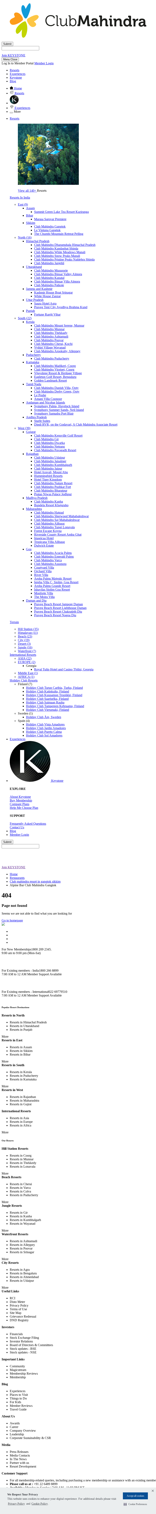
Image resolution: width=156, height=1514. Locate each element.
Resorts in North (13, 1015)
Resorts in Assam (21, 1047)
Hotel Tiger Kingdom (48, 479)
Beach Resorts (11, 1177)
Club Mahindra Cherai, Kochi (53, 344)
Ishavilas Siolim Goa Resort (52, 589)
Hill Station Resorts (15, 1148)
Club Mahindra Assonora (50, 564)
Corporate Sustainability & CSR (30, 1438)
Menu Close (10, 59)
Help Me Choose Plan (24, 807)
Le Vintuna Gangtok (47, 230)
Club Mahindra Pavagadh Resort (55, 450)
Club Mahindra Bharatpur (50, 490)
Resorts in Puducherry (24, 1075)
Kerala (30, 322)
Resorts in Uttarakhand (24, 1026)
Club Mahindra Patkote (49, 285)
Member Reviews (21, 1405)
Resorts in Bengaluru (23, 1273)
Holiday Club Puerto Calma (44, 731)
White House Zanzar (47, 296)
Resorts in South (13, 1065)
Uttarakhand (34, 267)
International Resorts (23, 654)
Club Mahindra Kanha (48, 501)
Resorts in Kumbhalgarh (25, 1220)
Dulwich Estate (44, 545)
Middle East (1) (28, 673)
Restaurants (17, 878)
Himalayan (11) (28, 632)
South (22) (24, 318)
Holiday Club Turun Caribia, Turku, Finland (54, 687)
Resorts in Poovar (21, 1248)
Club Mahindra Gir (46, 439)
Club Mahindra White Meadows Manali (59, 252)
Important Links (13, 1359)
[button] (135, 1504)
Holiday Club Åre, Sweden (43, 717)
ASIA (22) (24, 658)
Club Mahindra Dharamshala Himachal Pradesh (64, 245)
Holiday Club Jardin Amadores (46, 728)
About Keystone (20, 796)
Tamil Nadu (33, 384)
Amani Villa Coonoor (48, 399)
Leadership (17, 1434)
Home (18, 88)
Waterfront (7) (27, 651)
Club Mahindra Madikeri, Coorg (55, 366)
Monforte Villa (43, 593)
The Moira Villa (44, 597)
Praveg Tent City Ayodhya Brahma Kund (60, 307)
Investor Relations (21, 1341)
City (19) (23, 640)
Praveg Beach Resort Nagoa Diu (55, 615)
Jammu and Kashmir (39, 289)
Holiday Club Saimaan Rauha (45, 702)
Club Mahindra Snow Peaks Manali (57, 256)
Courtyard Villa (44, 567)
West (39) (24, 428)
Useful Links (10, 1291)
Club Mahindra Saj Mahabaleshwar (57, 520)
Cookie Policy (39, 1503)
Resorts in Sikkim (21, 1051)
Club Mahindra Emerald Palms (54, 556)
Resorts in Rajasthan (23, 1097)
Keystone (16, 77)
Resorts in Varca (20, 1187)
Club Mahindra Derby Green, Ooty (56, 391)
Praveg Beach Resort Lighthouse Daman (60, 608)
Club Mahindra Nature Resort (53, 483)
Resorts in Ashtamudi (23, 1241)
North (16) (24, 237)
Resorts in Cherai (21, 1184)
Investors (8, 1327)
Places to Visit (19, 1394)
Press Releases (19, 1451)
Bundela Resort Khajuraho (51, 505)
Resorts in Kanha (21, 1216)
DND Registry (19, 1320)
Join (13, 55)
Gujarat (31, 432)
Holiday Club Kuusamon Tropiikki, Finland (54, 695)
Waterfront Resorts (15, 1234)
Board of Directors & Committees (31, 1345)
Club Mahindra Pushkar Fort (52, 487)
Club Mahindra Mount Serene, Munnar (59, 325)
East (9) (23, 204)
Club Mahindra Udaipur (49, 457)
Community (17, 1366)
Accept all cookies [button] (135, 1495)
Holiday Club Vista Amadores (45, 724)
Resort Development (23, 1466)
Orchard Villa (43, 571)
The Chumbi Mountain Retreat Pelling (58, 234)
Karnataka (32, 362)
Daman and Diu (36, 600)
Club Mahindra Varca (48, 560)
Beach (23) (25, 636)
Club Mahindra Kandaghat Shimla (56, 248)
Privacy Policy (16, 1503)
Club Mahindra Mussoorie (51, 270)
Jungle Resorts (12, 1205)
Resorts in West (12, 1090)
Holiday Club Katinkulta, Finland (47, 691)
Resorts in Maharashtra (24, 1100)
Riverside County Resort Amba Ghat (57, 534)
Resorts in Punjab (21, 1029)
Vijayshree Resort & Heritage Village (58, 373)
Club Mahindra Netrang (49, 446)
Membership (18, 1377)
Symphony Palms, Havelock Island (56, 406)
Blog (13, 81)
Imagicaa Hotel (44, 538)
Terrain (14, 622)
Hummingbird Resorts (48, 476)
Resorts (14, 70)
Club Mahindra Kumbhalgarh (53, 465)
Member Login (44, 63)
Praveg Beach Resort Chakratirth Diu (58, 611)
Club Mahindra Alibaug (49, 523)
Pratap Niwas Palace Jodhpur (53, 494)
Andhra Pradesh (36, 417)
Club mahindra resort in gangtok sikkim (35, 881)
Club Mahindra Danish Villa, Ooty (56, 388)
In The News (18, 1459)
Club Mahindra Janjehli (49, 263)
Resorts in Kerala (21, 1072)
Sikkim (30, 223)
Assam (30, 208)
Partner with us (19, 1462)
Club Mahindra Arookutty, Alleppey (57, 351)
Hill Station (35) (28, 629)
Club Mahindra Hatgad (49, 512)
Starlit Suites (42, 421)
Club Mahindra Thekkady (50, 333)
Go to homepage (12, 920)
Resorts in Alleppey (22, 1244)
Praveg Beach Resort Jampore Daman (58, 604)
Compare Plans (19, 804)
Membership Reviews (24, 1373)
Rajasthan (32, 454)
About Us (8, 1416)
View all (27, 190)
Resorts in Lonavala (22, 1166)
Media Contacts (20, 1455)
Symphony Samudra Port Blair (54, 413)
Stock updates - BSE (23, 1348)
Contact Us (17, 827)
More (5, 1036)
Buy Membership (21, 800)
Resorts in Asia (19, 1118)
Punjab (30, 311)
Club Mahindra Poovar (49, 340)
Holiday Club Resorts (24, 680)
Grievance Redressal (23, 1316)
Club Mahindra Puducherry (51, 358)
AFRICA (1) (26, 676)
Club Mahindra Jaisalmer (50, 461)
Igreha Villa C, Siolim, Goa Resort (56, 582)
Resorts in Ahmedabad (24, 1277)
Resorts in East (12, 1040)
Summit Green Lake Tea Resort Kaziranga (61, 212)
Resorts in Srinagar (22, 1252)
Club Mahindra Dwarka (49, 443)
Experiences (17, 74)
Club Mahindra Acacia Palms (53, 553)
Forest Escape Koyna (48, 531)
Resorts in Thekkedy (23, 1163)
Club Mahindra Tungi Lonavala (54, 527)
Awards (15, 1423)
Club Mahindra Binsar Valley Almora (58, 274)
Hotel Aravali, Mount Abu (51, 472)
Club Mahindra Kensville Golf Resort (58, 435)
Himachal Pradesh (37, 241)
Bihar (29, 215)
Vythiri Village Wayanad (50, 347)
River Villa (41, 575)
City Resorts (10, 1262)
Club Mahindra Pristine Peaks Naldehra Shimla (64, 259)
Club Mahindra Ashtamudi (51, 336)
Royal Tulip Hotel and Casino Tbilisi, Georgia (63, 669)
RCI (12, 1298)
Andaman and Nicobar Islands (45, 402)
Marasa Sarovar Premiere (50, 219)
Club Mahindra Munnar (49, 329)
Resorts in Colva (20, 1191)
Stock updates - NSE (23, 1352)
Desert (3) (24, 643)
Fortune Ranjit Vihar (47, 314)
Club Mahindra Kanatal (49, 278)
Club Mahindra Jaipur (48, 468)
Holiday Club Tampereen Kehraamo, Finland (55, 706)
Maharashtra (34, 509)
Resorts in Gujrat (20, 1104)
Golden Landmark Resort (50, 380)
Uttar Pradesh (34, 300)
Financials (16, 1334)
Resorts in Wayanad (22, 1223)
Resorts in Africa (20, 1125)
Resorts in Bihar (20, 1054)
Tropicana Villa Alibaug (49, 542)
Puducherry (33, 355)
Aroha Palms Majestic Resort (53, 578)
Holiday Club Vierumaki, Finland (47, 709)
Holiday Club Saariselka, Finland (47, 698)
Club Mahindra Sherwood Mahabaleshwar (61, 516)
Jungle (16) (25, 647)
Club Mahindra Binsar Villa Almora (57, 281)
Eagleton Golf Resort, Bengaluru (55, 377)
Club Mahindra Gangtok (50, 226)
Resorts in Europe (21, 1121)
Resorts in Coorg (20, 1155)
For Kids (15, 1402)
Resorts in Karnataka (23, 1079)
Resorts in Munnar (22, 1159)
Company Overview (23, 1430)
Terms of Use (18, 1309)
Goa (28, 549)
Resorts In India (20, 197)
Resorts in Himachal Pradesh (28, 1022)
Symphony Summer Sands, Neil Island (59, 410)
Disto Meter (17, 1302)
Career (14, 1427)
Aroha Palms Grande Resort (52, 586)
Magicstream (18, 1370)
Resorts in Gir (19, 1212)
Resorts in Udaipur (22, 1280)
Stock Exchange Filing (24, 1337)
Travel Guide (18, 1409)
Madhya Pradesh (37, 498)
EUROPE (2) (26, 662)
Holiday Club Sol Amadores (44, 735)
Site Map (15, 1313)
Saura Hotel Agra (45, 303)
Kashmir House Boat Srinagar (53, 292)
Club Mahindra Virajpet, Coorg (54, 369)
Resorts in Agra (20, 1269)
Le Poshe (40, 395)
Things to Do (18, 1398)
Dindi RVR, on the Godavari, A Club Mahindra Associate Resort (75, 424)
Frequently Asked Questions (28, 823)
